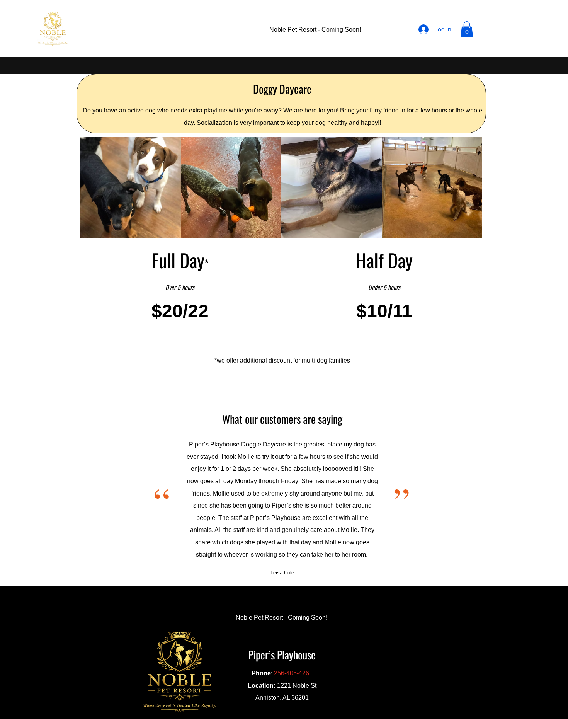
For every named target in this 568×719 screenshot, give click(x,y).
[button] (466, 29)
